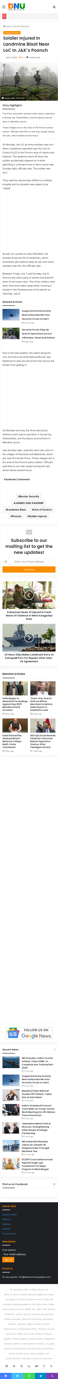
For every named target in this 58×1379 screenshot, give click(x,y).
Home (8, 26)
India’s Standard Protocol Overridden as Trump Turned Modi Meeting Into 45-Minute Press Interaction (38, 1110)
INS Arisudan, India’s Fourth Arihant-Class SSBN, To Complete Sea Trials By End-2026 (38, 1063)
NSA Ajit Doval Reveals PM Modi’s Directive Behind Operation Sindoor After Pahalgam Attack (43, 741)
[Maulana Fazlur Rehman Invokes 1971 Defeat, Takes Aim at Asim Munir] (10, 1095)
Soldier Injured (38, 516)
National (6, 1224)
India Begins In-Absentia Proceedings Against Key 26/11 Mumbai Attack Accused (15, 704)
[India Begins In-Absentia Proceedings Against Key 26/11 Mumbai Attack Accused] (15, 688)
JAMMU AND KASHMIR (29, 503)
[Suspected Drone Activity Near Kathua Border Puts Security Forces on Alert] (10, 314)
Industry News (9, 1214)
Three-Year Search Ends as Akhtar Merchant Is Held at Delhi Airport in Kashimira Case (41, 704)
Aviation (6, 1229)
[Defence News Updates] (17, 6)
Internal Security (21, 26)
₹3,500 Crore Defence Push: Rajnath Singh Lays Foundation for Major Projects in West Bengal (37, 1164)
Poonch (16, 516)
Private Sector (9, 1233)
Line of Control (43, 509)
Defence (6, 1219)
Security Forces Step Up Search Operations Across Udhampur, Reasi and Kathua (38, 333)
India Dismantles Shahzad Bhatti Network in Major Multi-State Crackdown (12, 741)
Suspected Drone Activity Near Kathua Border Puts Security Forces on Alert (36, 314)
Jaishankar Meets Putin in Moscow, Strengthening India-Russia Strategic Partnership (36, 1128)
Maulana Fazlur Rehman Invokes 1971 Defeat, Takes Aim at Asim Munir (37, 1094)
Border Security (29, 496)
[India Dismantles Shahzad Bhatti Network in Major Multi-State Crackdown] (15, 725)
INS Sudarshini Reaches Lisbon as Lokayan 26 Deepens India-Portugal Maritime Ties (35, 1146)
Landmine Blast (16, 509)
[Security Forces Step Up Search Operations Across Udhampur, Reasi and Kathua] (10, 333)
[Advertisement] (29, 223)
